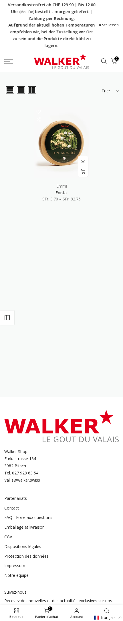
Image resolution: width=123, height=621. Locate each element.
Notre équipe (16, 575)
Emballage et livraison (24, 527)
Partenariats (15, 498)
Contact (11, 508)
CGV (8, 536)
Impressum (14, 565)
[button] (108, 617)
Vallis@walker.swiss (22, 480)
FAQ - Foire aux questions (28, 517)
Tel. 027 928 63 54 (21, 473)
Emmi (61, 186)
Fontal (61, 192)
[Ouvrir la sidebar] (7, 317)
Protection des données (26, 556)
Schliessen (110, 25)
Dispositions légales (22, 546)
